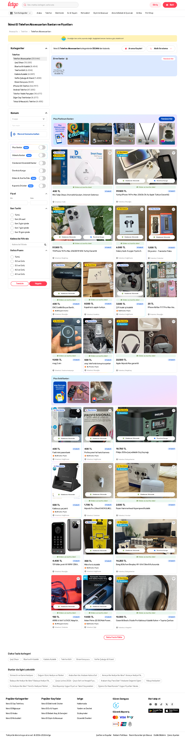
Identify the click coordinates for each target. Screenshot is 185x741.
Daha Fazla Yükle (114, 637)
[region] (114, 68)
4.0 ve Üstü (20, 270)
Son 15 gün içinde (22, 232)
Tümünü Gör (168, 59)
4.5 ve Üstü (20, 274)
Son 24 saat (20, 219)
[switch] (42, 147)
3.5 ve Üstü (20, 265)
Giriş (155, 5)
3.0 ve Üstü (20, 261)
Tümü (17, 215)
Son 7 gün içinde (22, 228)
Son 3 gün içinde (22, 223)
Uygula (38, 283)
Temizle (20, 283)
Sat (172, 5)
